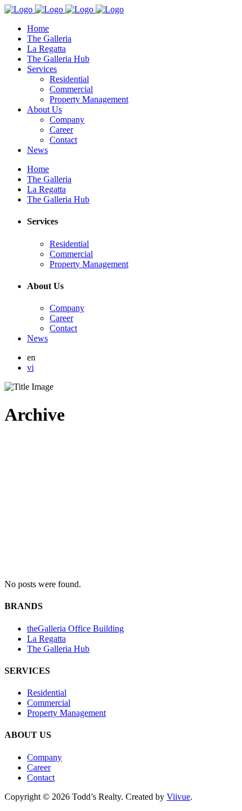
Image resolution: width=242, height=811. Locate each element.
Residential (46, 692)
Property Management (66, 713)
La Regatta (46, 638)
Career (39, 767)
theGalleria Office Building (75, 628)
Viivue (178, 796)
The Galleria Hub (58, 649)
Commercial (48, 703)
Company (44, 757)
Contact (41, 777)
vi (30, 367)
